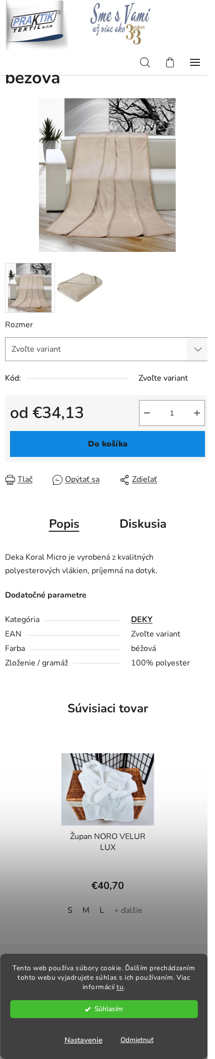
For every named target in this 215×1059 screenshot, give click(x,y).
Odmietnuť (137, 1040)
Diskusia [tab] (143, 524)
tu (120, 987)
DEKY (141, 619)
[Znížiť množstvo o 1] (147, 413)
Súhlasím (108, 1009)
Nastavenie (83, 1040)
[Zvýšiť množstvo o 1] (197, 413)
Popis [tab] (64, 524)
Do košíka (108, 443)
